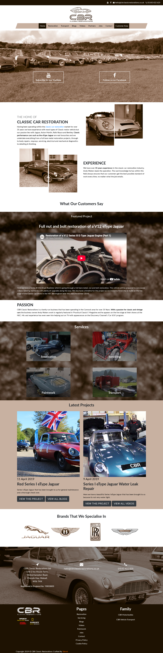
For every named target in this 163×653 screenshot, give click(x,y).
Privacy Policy (81, 640)
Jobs (100, 26)
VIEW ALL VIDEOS (124, 503)
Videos (82, 26)
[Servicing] (115, 346)
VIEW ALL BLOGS (57, 498)
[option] (35, 532)
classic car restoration (54, 127)
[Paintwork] (48, 382)
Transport (65, 26)
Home (42, 26)
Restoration (53, 26)
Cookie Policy (81, 644)
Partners (91, 26)
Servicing (81, 618)
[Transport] (115, 382)
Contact (108, 26)
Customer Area (121, 26)
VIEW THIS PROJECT (31, 498)
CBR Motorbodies (125, 615)
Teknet (65, 652)
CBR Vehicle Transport (125, 620)
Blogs (74, 26)
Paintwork (81, 629)
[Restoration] (48, 346)
